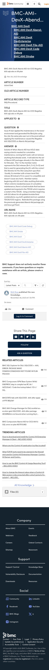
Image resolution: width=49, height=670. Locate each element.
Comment (29, 309)
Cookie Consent (28, 644)
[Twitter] (27, 336)
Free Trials (17, 639)
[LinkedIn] (33, 336)
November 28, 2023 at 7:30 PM (23, 297)
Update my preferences (14, 642)
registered (7, 659)
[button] (42, 492)
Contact (6, 639)
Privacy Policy (38, 639)
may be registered (22, 659)
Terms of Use (39, 651)
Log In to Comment (24, 316)
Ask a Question (24, 353)
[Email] (16, 336)
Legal (27, 639)
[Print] (21, 336)
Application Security (35, 642)
